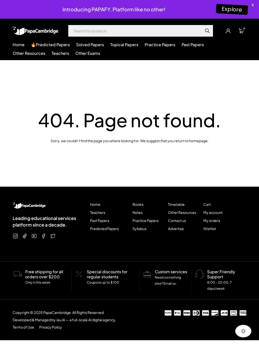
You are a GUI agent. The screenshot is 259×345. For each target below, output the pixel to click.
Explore (232, 9)
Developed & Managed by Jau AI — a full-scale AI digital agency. (64, 319)
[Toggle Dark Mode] (243, 331)
